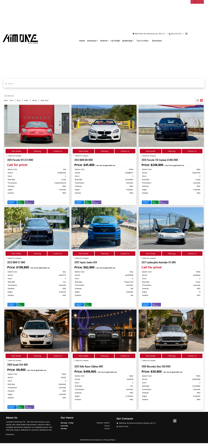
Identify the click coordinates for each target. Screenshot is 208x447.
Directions (157, 40)
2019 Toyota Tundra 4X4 (85, 262)
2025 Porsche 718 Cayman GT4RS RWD (160, 160)
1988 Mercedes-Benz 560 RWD (156, 366)
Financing (37, 151)
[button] (92, 40)
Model (34, 100)
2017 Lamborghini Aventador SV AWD (159, 262)
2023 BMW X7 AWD (16, 262)
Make (26, 100)
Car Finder (115, 40)
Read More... (10, 434)
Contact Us (57, 151)
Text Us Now (142, 40)
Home (82, 40)
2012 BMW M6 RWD (83, 160)
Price (18, 100)
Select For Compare (14, 156)
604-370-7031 (176, 33)
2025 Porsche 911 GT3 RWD (20, 160)
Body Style (44, 100)
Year (11, 100)
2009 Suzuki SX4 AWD (17, 364)
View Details (16, 151)
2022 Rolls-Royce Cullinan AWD (88, 366)
